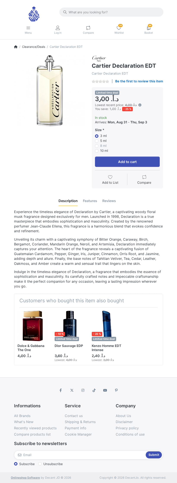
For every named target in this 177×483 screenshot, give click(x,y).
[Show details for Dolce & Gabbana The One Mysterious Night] (32, 326)
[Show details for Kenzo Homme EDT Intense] (107, 326)
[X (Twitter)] (72, 390)
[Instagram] (83, 390)
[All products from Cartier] (99, 58)
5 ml (103, 141)
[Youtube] (105, 390)
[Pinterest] (116, 390)
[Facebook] (60, 390)
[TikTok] (94, 390)
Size (98, 130)
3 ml (103, 136)
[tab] (68, 200)
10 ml (104, 151)
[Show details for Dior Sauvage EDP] (70, 326)
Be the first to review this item (139, 81)
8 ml (103, 146)
